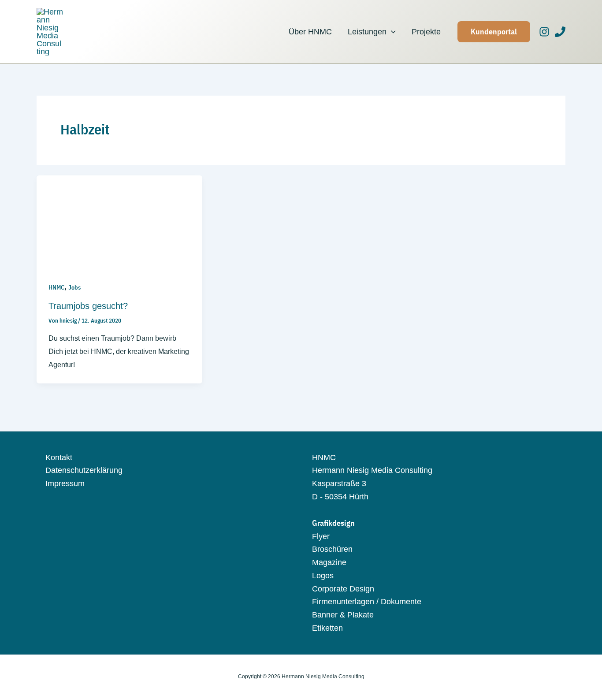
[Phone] (560, 31)
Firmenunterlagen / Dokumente (366, 601)
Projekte (426, 31)
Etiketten (327, 628)
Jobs (74, 287)
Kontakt (58, 457)
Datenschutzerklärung (84, 470)
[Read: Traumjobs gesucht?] (119, 221)
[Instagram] (544, 31)
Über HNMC (310, 31)
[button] (391, 32)
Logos (323, 575)
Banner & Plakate (343, 614)
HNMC (56, 287)
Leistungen (367, 31)
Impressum (65, 483)
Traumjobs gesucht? (88, 306)
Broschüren (332, 549)
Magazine (329, 562)
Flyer (321, 536)
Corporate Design (343, 588)
